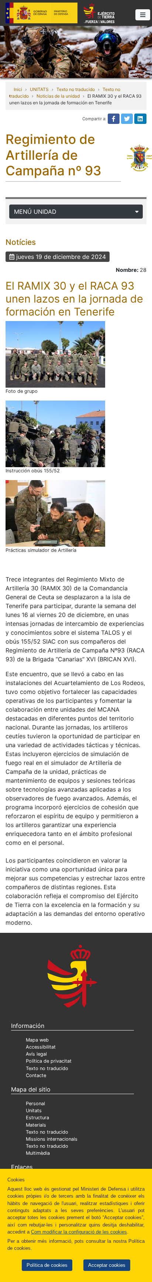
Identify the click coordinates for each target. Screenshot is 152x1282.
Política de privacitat (49, 1061)
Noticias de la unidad (58, 96)
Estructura (37, 1117)
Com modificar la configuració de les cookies (79, 1232)
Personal (35, 1103)
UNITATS (39, 89)
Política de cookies (47, 1265)
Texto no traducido (75, 89)
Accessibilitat (41, 1047)
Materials (36, 1125)
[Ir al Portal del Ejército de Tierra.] (76, 51)
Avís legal (36, 1054)
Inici (18, 89)
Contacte (36, 1075)
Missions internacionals (51, 1139)
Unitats (34, 1110)
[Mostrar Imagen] (55, 354)
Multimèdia (38, 1153)
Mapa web (37, 1040)
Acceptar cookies (106, 1265)
